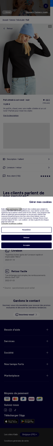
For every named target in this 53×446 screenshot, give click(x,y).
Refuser (26, 237)
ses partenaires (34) (14, 209)
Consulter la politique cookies (11, 223)
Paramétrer (26, 230)
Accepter (26, 245)
